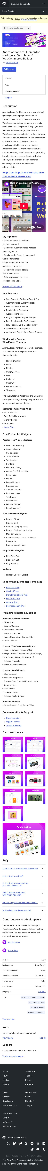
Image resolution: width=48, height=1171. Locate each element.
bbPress (7, 1122)
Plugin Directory (9, 11)
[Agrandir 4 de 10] (42, 757)
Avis (7, 85)
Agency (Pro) (12, 602)
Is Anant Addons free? (12, 876)
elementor (25, 997)
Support (8, 97)
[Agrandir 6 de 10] (42, 774)
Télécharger (9, 69)
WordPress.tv (9, 1105)
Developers (7, 1101)
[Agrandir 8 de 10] (42, 792)
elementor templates (37, 1002)
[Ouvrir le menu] (44, 3)
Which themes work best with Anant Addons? (13, 893)
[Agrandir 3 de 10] (19, 757)
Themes (28, 1076)
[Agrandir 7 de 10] (19, 792)
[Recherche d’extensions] (28, 28)
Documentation (13, 718)
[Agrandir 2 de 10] (42, 740)
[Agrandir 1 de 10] (19, 740)
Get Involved (31, 1092)
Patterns (29, 1084)
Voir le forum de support (13, 1056)
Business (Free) (13, 587)
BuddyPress (9, 1126)
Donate (29, 1101)
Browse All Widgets (12, 286)
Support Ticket (13, 721)
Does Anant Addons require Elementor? (20, 868)
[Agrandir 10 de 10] (42, 826)
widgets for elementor (36, 1012)
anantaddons (12, 62)
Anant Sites (9, 427)
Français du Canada (17, 1137)
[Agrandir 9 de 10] (19, 809)
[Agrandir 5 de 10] (19, 774)
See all (43, 1038)
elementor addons (38, 997)
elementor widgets (38, 1007)
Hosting (5, 1080)
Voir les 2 (42, 992)
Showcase (30, 1071)
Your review (7, 1038)
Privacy (5, 1084)
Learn (5, 1092)
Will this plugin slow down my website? (20, 902)
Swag (29, 1105)
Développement (12, 91)
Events (28, 1096)
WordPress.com (10, 1113)
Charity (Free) (12, 591)
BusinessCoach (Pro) (15, 606)
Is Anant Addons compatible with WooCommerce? (15, 884)
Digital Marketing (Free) (17, 595)
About (5, 1071)
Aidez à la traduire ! (29, 20)
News (5, 1076)
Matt (5, 1118)
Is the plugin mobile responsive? (16, 910)
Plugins (28, 1080)
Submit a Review (13, 725)
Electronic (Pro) (13, 598)
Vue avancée (8, 1019)
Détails (8, 78)
